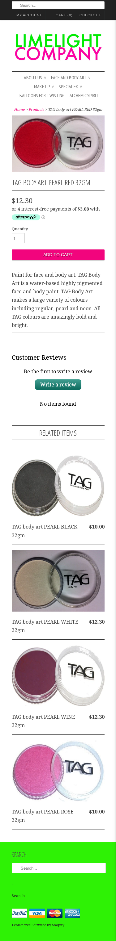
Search (18, 895)
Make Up (44, 86)
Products (36, 109)
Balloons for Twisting (42, 95)
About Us (35, 77)
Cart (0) (64, 15)
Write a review (58, 384)
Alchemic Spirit (84, 95)
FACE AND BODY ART (70, 77)
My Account (29, 15)
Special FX (70, 86)
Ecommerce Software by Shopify (38, 925)
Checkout (90, 15)
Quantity (20, 229)
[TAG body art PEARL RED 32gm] (58, 170)
